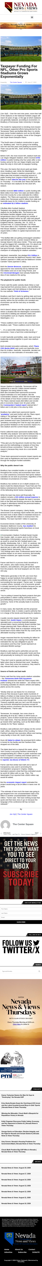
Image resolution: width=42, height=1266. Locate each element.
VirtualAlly (21, 1261)
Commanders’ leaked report (15, 405)
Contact (32, 1249)
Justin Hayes (16, 620)
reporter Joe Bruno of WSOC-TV (15, 760)
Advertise (8, 1252)
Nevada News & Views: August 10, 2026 (16, 1203)
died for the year (19, 180)
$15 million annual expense (26, 497)
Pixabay (30, 381)
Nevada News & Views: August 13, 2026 (16, 1186)
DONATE (36, 1252)
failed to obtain (14, 740)
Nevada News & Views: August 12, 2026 (16, 1191)
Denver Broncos (14, 267)
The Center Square (16, 82)
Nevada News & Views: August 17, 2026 (16, 1174)
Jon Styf (13, 814)
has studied (28, 526)
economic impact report (16, 782)
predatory (5, 414)
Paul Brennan (20, 381)
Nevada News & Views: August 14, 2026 (16, 1180)
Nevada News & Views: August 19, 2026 (16, 1168)
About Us (19, 1249)
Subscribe (22, 1252)
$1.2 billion (32, 255)
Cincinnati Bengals (11, 273)
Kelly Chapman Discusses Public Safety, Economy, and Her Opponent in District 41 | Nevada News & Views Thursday (20, 1123)
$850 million (19, 191)
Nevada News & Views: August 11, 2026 (16, 1197)
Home (6, 1249)
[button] (32, 17)
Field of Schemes (21, 291)
